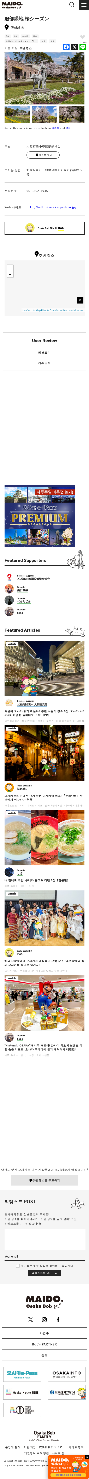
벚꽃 (53, 41)
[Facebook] (66, 47)
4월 (15, 36)
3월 (7, 36)
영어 (68, 127)
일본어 (55, 127)
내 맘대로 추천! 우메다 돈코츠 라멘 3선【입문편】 (37, 880)
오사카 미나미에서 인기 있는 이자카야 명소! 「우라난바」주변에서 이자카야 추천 (44, 797)
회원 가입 (30, 1447)
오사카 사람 (11, 970)
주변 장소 (25, 48)
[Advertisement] (44, 431)
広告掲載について (50, 1447)
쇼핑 (31, 1055)
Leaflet (27, 310)
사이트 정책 (76, 1447)
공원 (35, 36)
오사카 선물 (42, 1055)
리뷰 (15, 48)
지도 (7, 48)
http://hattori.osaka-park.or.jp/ (51, 207)
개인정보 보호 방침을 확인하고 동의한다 (47, 1266)
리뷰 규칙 (44, 363)
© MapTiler (39, 310)
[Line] (83, 47)
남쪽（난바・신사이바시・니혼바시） (66, 805)
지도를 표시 (45, 155)
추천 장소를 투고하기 (46, 1180)
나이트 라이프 (34, 805)
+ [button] (10, 267)
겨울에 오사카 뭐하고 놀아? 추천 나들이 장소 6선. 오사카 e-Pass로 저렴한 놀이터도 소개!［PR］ (44, 713)
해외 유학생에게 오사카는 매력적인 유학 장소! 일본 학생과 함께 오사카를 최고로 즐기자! (44, 963)
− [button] (10, 274)
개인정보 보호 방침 (36, 1453)
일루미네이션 (12, 720)
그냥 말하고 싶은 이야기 (54, 970)
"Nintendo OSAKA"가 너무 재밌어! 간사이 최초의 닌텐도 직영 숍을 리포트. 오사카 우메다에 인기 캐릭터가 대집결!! (43, 1047)
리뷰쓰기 (44, 352)
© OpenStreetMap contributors (65, 310)
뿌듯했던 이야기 (29, 970)
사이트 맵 (58, 1453)
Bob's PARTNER (44, 1344)
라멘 (31, 886)
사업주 (44, 1333)
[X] (74, 47)
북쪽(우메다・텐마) (33, 720)
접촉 (44, 1355)
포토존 (25, 36)
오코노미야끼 (17, 805)
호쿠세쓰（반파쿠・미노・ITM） (21, 41)
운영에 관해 (12, 1447)
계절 (44, 41)
